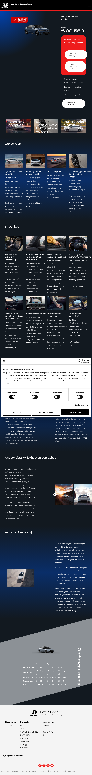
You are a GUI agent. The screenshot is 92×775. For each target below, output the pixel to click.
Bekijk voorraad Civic (73, 66)
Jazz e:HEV (24, 741)
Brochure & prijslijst (70, 103)
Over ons (8, 726)
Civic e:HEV (25, 738)
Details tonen (80, 405)
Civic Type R (25, 745)
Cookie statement (69, 771)
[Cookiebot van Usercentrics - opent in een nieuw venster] (79, 361)
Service (45, 729)
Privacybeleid (25, 771)
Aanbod (45, 726)
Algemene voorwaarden (41, 771)
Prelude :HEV (25, 748)
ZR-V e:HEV (25, 729)
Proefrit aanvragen (73, 54)
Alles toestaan (75, 412)
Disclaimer (56, 771)
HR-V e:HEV (25, 735)
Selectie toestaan (46, 412)
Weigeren (17, 412)
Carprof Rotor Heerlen (48, 733)
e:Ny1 (22, 726)
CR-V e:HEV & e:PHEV (29, 732)
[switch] (35, 397)
